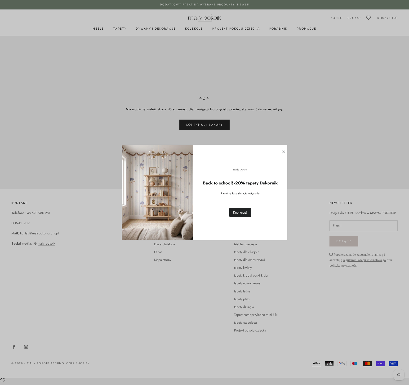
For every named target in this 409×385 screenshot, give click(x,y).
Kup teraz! (240, 212)
